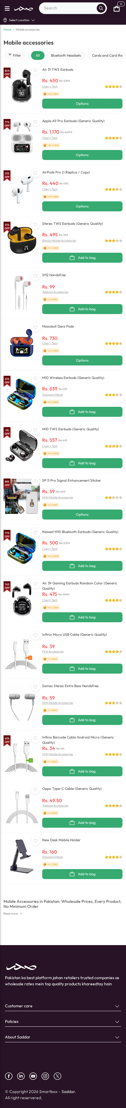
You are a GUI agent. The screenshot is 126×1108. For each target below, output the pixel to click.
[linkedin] (23, 1076)
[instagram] (47, 1076)
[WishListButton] (35, 70)
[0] (116, 8)
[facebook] (11, 1076)
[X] (60, 1076)
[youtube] (35, 1076)
